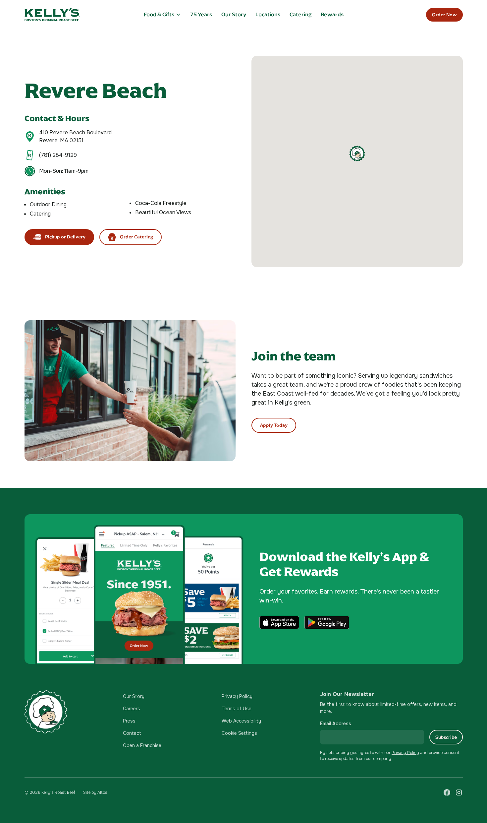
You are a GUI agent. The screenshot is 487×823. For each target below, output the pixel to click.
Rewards (332, 14)
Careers (131, 709)
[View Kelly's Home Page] (72, 14)
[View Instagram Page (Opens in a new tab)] (459, 792)
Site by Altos (95, 792)
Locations (267, 14)
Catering (300, 14)
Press (129, 721)
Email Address (335, 724)
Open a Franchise (142, 745)
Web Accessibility (241, 721)
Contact (132, 733)
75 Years (201, 14)
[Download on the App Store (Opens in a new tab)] (279, 622)
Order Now (444, 15)
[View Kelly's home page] (69, 711)
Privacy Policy (237, 696)
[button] (162, 14)
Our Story (233, 14)
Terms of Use (236, 709)
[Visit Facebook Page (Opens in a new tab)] (447, 792)
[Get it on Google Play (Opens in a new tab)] (326, 622)
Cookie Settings (239, 733)
